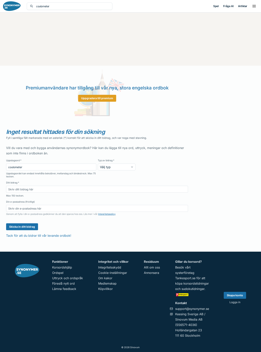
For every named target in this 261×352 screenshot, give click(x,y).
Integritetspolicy (107, 214)
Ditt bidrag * (12, 182)
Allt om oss (152, 267)
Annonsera (151, 273)
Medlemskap (107, 283)
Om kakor (105, 278)
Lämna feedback (64, 289)
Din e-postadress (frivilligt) (20, 201)
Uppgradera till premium (97, 98)
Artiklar (242, 6)
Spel (216, 6)
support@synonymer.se (192, 309)
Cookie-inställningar (112, 273)
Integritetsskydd (109, 267)
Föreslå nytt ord (63, 283)
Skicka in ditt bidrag (22, 226)
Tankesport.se (185, 278)
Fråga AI (228, 6)
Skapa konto (235, 295)
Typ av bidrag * (106, 160)
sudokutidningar (193, 289)
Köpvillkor (105, 289)
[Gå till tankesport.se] (192, 294)
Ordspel (57, 273)
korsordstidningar (196, 283)
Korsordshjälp (62, 267)
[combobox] (72, 6)
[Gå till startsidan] (12, 6)
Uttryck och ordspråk (67, 278)
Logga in (234, 302)
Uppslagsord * (13, 160)
